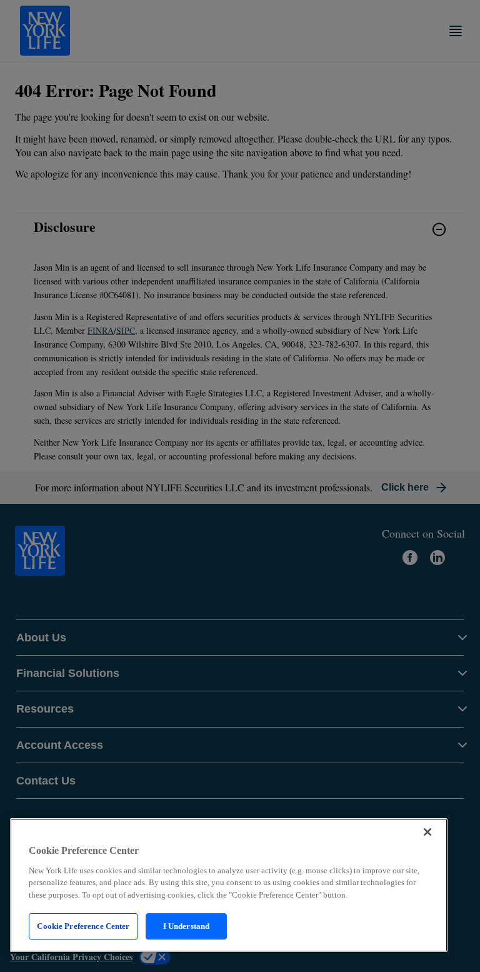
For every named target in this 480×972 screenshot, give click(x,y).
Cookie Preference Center (83, 926)
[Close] (427, 832)
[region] (229, 885)
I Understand (186, 926)
